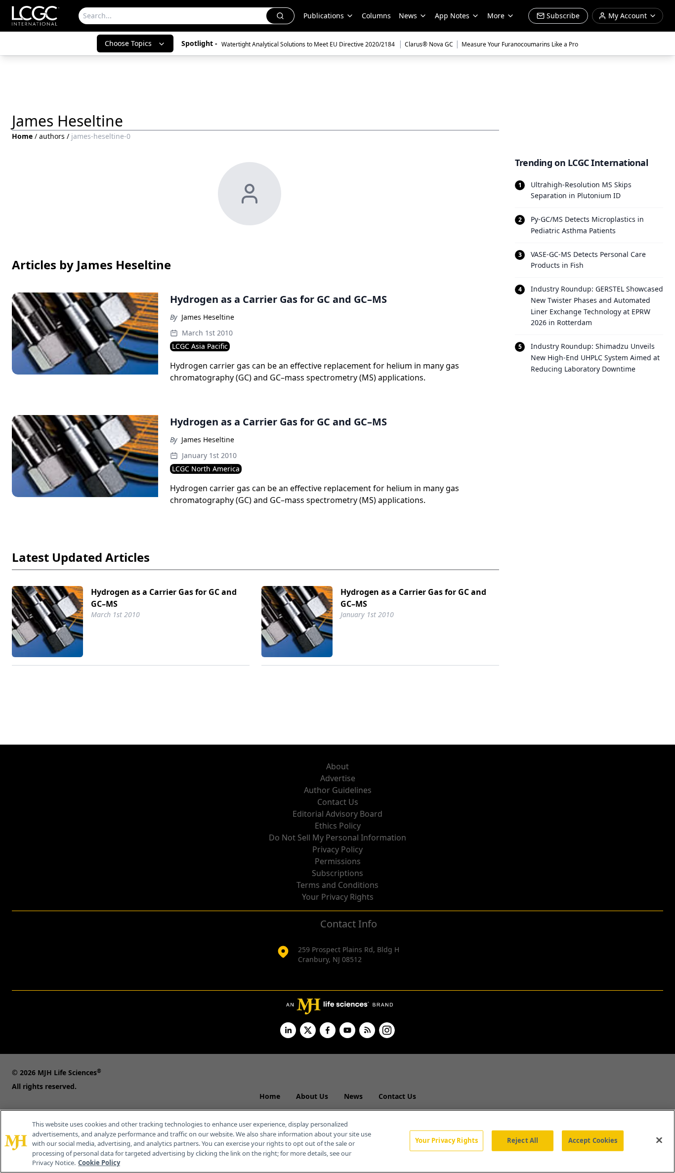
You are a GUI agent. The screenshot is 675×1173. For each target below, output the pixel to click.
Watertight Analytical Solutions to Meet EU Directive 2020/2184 (308, 44)
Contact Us (337, 801)
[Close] (659, 1140)
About (337, 766)
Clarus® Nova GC (429, 44)
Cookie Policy (99, 1162)
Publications (323, 15)
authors (52, 136)
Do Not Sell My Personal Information (337, 837)
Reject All (522, 1140)
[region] (337, 1141)
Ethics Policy (338, 825)
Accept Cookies (593, 1140)
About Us (312, 1096)
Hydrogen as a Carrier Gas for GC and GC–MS (164, 597)
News (408, 15)
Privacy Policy (337, 849)
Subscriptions (337, 873)
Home (22, 136)
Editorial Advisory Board (337, 813)
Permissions (338, 861)
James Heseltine (207, 317)
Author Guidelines (338, 790)
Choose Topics (128, 43)
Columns (376, 15)
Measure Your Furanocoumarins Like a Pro (520, 44)
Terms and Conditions (337, 885)
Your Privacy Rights (338, 896)
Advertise (337, 778)
